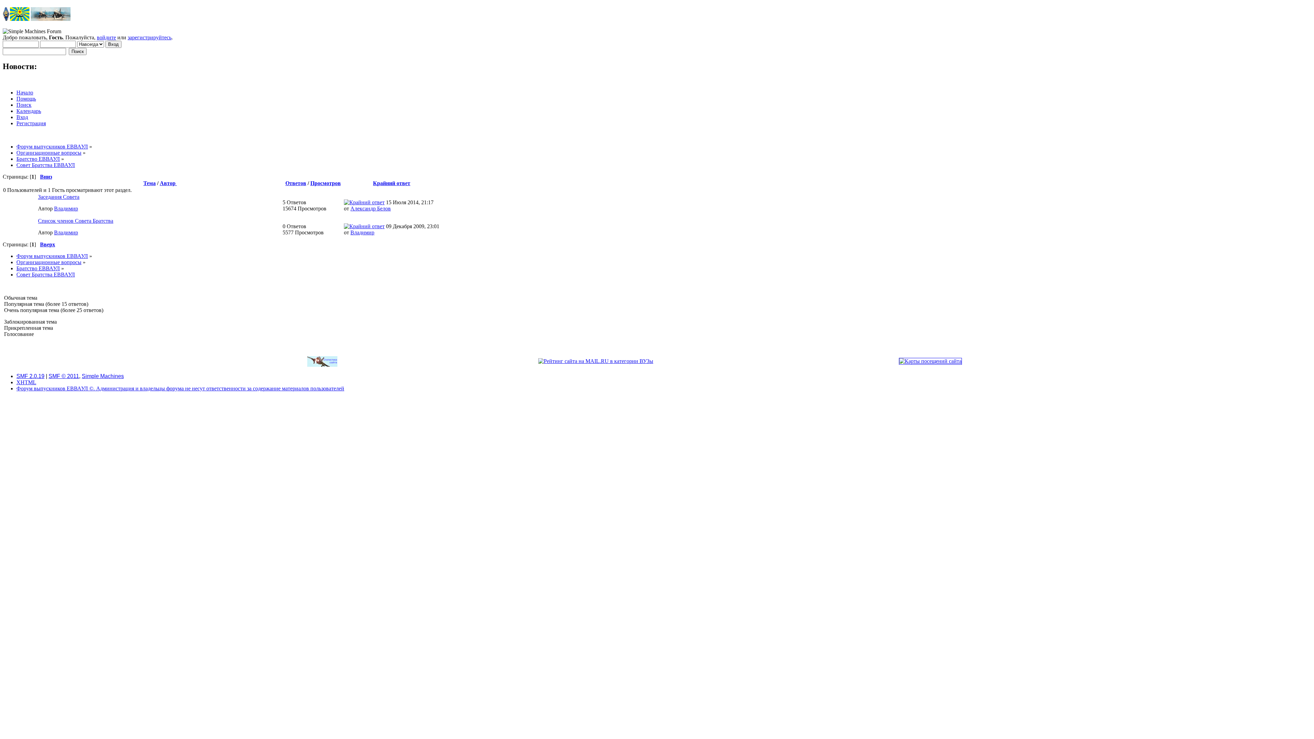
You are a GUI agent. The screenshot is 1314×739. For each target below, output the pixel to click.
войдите (106, 37)
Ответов (295, 183)
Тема (149, 183)
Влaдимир (66, 208)
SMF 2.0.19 (30, 376)
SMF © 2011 (64, 376)
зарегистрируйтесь (149, 37)
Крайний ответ (391, 183)
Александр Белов (370, 208)
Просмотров (325, 183)
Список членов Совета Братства (75, 221)
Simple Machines (103, 376)
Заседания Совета (58, 197)
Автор (168, 183)
